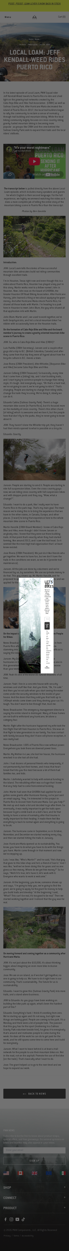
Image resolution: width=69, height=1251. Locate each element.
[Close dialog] (51, 581)
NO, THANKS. (47, 668)
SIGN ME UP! (47, 626)
